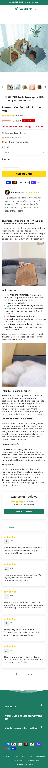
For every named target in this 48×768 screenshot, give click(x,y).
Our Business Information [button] (21, 728)
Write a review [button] (24, 511)
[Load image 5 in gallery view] (40, 87)
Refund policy (39, 756)
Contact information (25, 764)
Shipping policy (33, 760)
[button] (5, 9)
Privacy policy (26, 756)
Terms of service (18, 760)
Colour (5, 146)
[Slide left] (2, 87)
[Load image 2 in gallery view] (17, 87)
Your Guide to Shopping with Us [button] (23, 717)
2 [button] (20, 674)
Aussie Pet (14, 756)
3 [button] (24, 674)
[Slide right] (45, 87)
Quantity (6, 159)
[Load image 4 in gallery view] (32, 87)
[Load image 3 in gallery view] (25, 87)
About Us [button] (10, 706)
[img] (10, 537)
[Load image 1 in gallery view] (10, 87)
